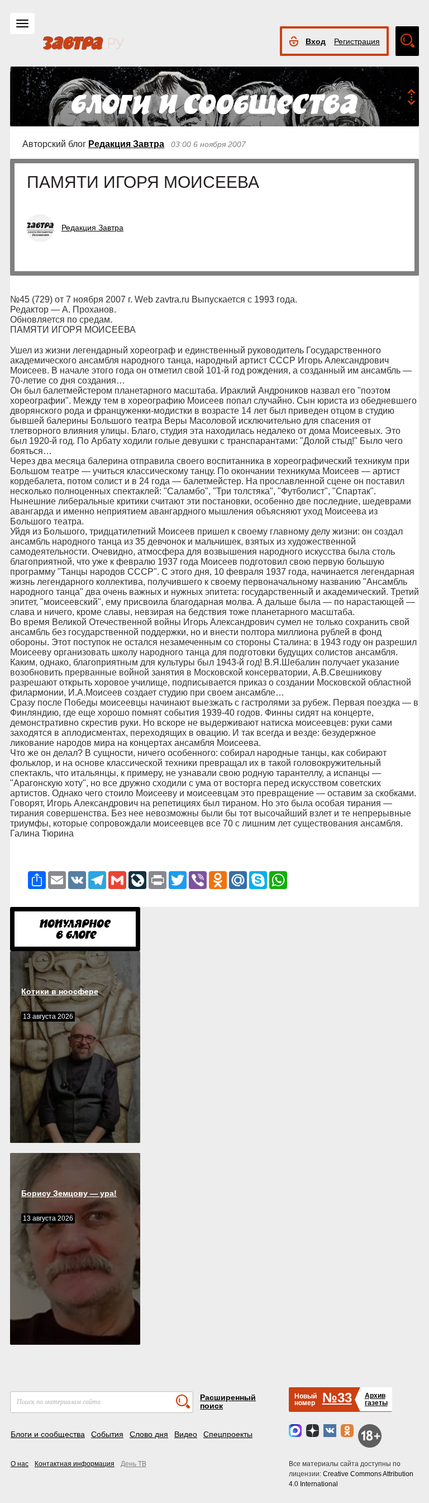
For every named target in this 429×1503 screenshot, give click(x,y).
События (107, 1434)
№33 (337, 1397)
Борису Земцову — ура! (69, 1193)
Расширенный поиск (228, 1401)
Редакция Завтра (126, 144)
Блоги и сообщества (48, 1434)
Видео (185, 1434)
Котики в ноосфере (59, 991)
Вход (316, 41)
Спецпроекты (227, 1434)
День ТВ (133, 1464)
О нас (19, 1464)
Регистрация (357, 41)
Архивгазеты (376, 1399)
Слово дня (149, 1434)
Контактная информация (75, 1464)
